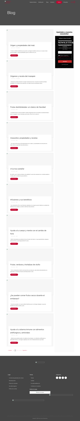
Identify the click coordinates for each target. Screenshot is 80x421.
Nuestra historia (33, 2)
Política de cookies (13, 388)
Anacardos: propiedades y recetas (23, 138)
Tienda (32, 377)
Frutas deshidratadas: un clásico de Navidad (28, 107)
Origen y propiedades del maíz (22, 45)
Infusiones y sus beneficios (21, 200)
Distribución (40, 2)
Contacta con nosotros (36, 386)
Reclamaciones (12, 380)
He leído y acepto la (64, 56)
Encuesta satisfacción (35, 383)
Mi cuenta (65, 2)
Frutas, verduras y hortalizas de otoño (25, 265)
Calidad (32, 380)
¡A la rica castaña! (17, 169)
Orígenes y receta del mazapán (22, 76)
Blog (47, 2)
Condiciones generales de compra (16, 377)
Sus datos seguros (13, 386)
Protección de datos (13, 383)
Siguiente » (25, 350)
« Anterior (10, 350)
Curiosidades (18, 47)
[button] (69, 2)
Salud (17, 109)
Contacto (52, 2)
